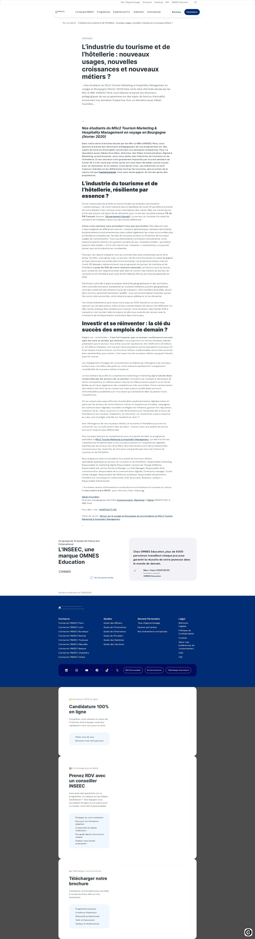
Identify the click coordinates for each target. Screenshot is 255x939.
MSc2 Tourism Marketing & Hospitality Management (122, 439)
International (154, 11)
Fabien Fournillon (90, 496)
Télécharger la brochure (178, 670)
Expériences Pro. (121, 11)
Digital (150, 500)
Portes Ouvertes (154, 670)
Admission (139, 11)
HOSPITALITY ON (107, 509)
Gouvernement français (117, 216)
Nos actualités (69, 23)
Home (59, 23)
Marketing (139, 500)
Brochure (176, 12)
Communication (125, 500)
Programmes (103, 11)
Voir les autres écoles (103, 577)
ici (143, 490)
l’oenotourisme (107, 172)
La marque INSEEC (84, 11)
